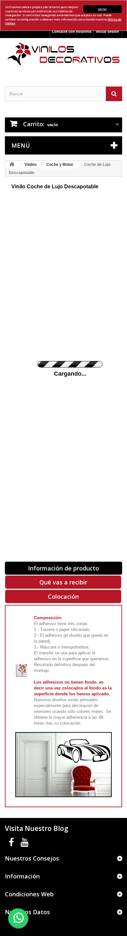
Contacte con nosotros (72, 31)
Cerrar (102, 9)
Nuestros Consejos (32, 858)
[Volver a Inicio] (12, 165)
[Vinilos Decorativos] (63, 54)
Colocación (63, 596)
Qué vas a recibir (63, 582)
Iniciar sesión (107, 31)
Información (22, 876)
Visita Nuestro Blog (36, 828)
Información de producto (63, 568)
